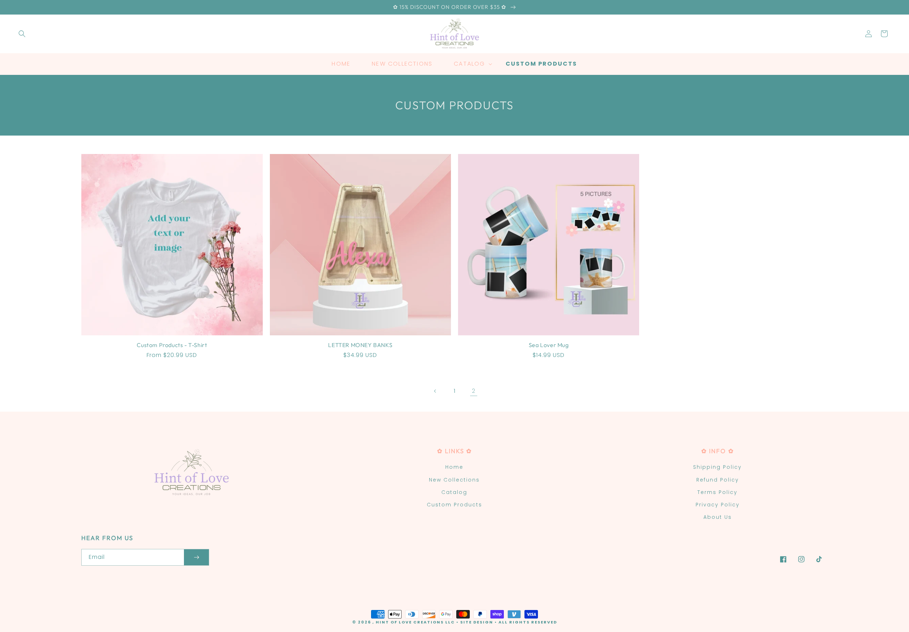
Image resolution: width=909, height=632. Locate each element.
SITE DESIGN (476, 622)
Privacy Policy (718, 504)
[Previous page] (435, 391)
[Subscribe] (196, 557)
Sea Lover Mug (549, 344)
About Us (717, 517)
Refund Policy (717, 479)
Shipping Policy (717, 467)
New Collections (454, 479)
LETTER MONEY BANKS (360, 344)
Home (454, 467)
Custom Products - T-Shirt (172, 344)
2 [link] (473, 391)
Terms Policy (717, 492)
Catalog (454, 492)
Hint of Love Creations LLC (415, 622)
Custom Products (454, 504)
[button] (22, 34)
